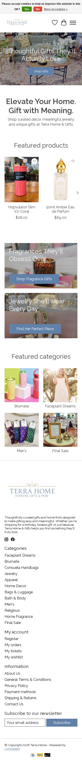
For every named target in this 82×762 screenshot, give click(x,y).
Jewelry (11, 574)
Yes (26, 9)
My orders (13, 645)
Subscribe (62, 723)
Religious (12, 610)
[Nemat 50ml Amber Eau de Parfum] (60, 179)
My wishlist (14, 657)
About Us (12, 673)
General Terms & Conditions (28, 679)
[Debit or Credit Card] (47, 755)
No (38, 9)
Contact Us (14, 704)
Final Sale (60, 451)
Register (11, 639)
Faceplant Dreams (60, 406)
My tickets (13, 651)
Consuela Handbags (22, 567)
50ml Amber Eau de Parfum (60, 209)
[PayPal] (40, 755)
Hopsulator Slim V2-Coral (21, 209)
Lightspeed (12, 748)
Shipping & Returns (20, 698)
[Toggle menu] (72, 22)
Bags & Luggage (19, 592)
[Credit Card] (33, 755)
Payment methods (20, 692)
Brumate (21, 406)
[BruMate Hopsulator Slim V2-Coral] (22, 179)
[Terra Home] (17, 22)
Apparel (11, 580)
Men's (22, 451)
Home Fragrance (19, 616)
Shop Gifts (41, 71)
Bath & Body (15, 598)
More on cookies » (56, 9)
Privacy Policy (16, 686)
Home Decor (15, 586)
